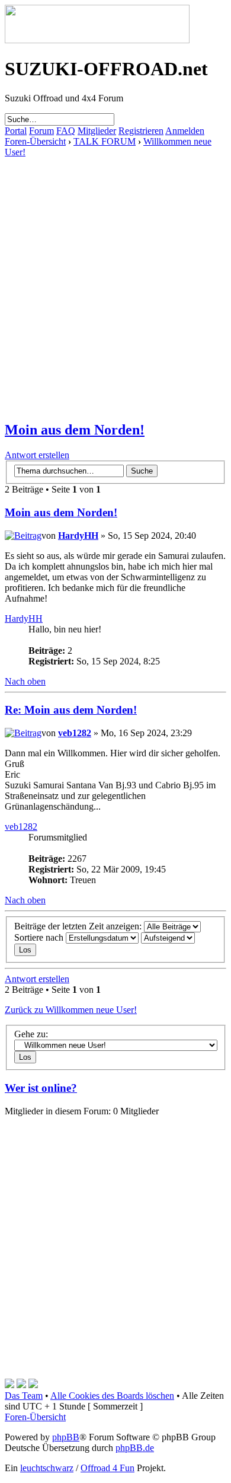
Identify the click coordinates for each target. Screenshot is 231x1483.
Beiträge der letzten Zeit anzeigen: (79, 926)
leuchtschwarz (46, 1468)
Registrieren (140, 131)
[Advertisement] (115, 273)
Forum (41, 131)
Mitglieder (97, 131)
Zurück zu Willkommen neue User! (71, 1010)
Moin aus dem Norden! (75, 429)
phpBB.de (135, 1448)
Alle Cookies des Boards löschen (112, 1396)
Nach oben (25, 681)
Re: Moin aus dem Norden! (71, 710)
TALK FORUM (104, 141)
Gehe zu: (31, 1034)
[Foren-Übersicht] (97, 40)
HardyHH (78, 535)
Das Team (24, 1396)
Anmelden (184, 131)
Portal (16, 131)
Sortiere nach (40, 937)
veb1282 (74, 733)
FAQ (65, 131)
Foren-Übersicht (35, 141)
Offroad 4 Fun (107, 1468)
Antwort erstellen (37, 455)
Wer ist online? (41, 1088)
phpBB (65, 1437)
